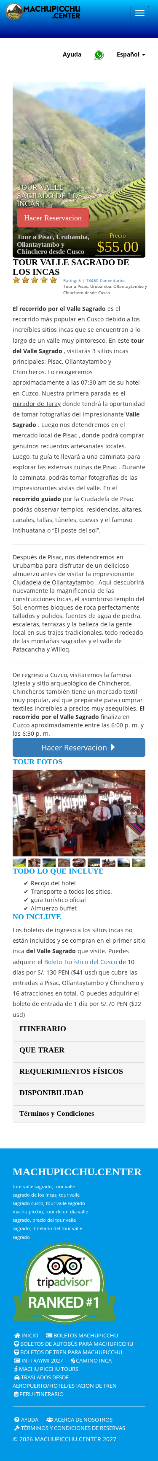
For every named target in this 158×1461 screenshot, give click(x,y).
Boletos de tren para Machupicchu (70, 1352)
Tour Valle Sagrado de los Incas (49, 196)
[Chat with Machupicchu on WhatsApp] (99, 55)
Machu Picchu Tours (48, 1369)
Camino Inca (93, 1360)
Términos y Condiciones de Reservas (72, 1428)
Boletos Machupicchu (85, 1335)
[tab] (79, 1030)
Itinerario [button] (42, 1028)
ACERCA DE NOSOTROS (82, 1419)
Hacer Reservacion (53, 218)
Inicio (29, 1335)
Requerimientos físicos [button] (71, 1071)
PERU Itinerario (41, 1394)
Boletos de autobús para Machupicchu (76, 1343)
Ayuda (72, 54)
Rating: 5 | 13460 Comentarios (94, 280)
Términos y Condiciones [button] (56, 1113)
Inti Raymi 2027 (41, 1360)
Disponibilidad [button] (51, 1093)
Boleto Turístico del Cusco (80, 962)
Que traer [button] (41, 1050)
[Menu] (140, 13)
